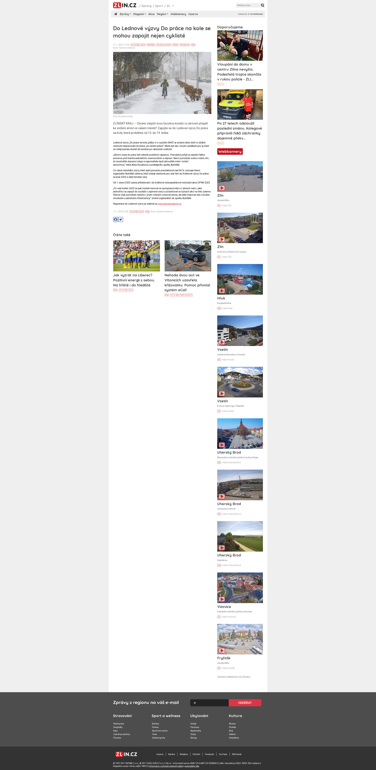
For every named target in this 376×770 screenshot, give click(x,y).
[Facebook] (115, 219)
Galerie (232, 734)
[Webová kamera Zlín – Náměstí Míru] (240, 176)
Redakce (184, 754)
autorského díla (192, 766)
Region (161, 14)
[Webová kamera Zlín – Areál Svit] (240, 228)
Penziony (194, 727)
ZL (219, 206)
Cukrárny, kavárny (121, 734)
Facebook (209, 754)
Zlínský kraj (184, 45)
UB (219, 462)
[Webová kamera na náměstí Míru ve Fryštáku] (240, 639)
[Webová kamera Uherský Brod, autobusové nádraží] (240, 485)
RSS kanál (236, 754)
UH (219, 308)
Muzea (232, 723)
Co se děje (135, 45)
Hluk (221, 298)
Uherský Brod (229, 452)
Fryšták (223, 658)
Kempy (193, 738)
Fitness (155, 727)
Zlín (220, 195)
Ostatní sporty (158, 738)
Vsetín (222, 349)
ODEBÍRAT (245, 703)
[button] (262, 5)
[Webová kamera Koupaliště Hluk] (240, 279)
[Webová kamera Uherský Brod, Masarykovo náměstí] (240, 433)
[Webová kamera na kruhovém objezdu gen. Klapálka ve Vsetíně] (240, 382)
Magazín (138, 14)
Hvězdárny (234, 738)
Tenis (154, 734)
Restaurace (118, 723)
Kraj (193, 45)
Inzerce (193, 14)
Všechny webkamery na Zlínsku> (234, 676)
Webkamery (178, 14)
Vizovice (224, 606)
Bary (115, 731)
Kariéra (171, 754)
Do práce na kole (163, 45)
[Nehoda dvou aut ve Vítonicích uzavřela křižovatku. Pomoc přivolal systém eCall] (188, 256)
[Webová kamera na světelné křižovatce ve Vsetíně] (240, 331)
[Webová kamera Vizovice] (240, 587)
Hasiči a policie (186, 295)
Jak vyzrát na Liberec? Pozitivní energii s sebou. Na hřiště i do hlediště (134, 280)
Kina (231, 731)
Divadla (232, 727)
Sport (159, 6)
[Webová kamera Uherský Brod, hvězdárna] (240, 536)
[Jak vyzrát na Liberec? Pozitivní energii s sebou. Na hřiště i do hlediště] (136, 256)
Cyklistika (150, 45)
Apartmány (195, 731)
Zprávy (146, 6)
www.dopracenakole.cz (169, 203)
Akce (151, 14)
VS (219, 360)
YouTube (223, 754)
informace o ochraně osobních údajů (166, 766)
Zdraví (175, 45)
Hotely (193, 723)
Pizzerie (117, 738)
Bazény (155, 723)
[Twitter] (120, 219)
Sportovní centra (159, 731)
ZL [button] (169, 6)
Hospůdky (117, 727)
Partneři (196, 754)
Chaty (193, 734)
